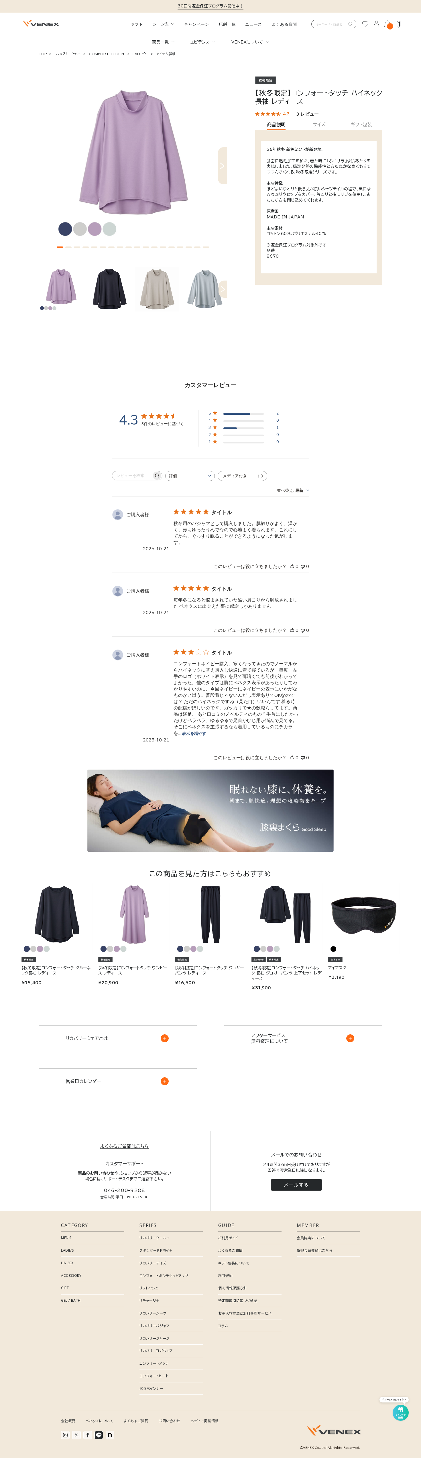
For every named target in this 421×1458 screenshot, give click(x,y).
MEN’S (66, 1237)
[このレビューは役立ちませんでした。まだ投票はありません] (303, 566)
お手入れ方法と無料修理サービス (245, 1313)
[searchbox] (132, 475)
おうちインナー (151, 1388)
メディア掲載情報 (205, 1421)
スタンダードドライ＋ (155, 1250)
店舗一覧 (227, 24)
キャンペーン (196, 24)
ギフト (136, 24)
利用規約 (225, 1275)
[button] (60, 247)
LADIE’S (67, 1250)
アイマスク (337, 968)
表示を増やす (194, 733)
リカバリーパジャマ (154, 1325)
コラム (223, 1325)
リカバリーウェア (67, 54)
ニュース (253, 24)
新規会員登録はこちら (314, 1250)
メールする (296, 1185)
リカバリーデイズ (152, 1263)
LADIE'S (140, 54)
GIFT (65, 1287)
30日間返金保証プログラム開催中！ (211, 6)
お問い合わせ (169, 1421)
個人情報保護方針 (232, 1288)
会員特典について (311, 1238)
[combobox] (190, 476)
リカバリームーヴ (153, 1313)
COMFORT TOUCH (106, 54)
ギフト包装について (233, 1263)
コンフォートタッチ (153, 1363)
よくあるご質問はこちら (124, 1146)
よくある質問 (284, 24)
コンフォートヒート (153, 1376)
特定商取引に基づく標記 (237, 1300)
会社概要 (68, 1421)
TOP (43, 54)
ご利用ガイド (228, 1238)
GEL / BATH (71, 1300)
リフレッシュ (148, 1288)
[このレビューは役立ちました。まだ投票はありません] (292, 566)
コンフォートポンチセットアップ (163, 1275)
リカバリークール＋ (154, 1238)
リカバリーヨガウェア (156, 1350)
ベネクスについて (99, 1421)
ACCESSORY (71, 1275)
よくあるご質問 (230, 1250)
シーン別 (161, 24)
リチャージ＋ (149, 1300)
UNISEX (67, 1262)
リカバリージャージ (154, 1338)
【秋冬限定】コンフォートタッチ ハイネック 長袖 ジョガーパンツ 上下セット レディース (286, 973)
